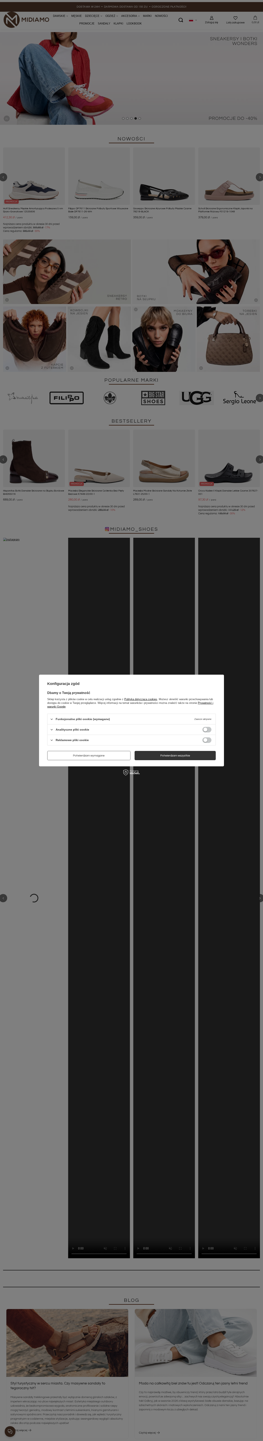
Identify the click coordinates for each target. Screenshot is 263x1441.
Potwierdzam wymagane (89, 755)
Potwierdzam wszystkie (175, 755)
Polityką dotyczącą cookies (140, 699)
